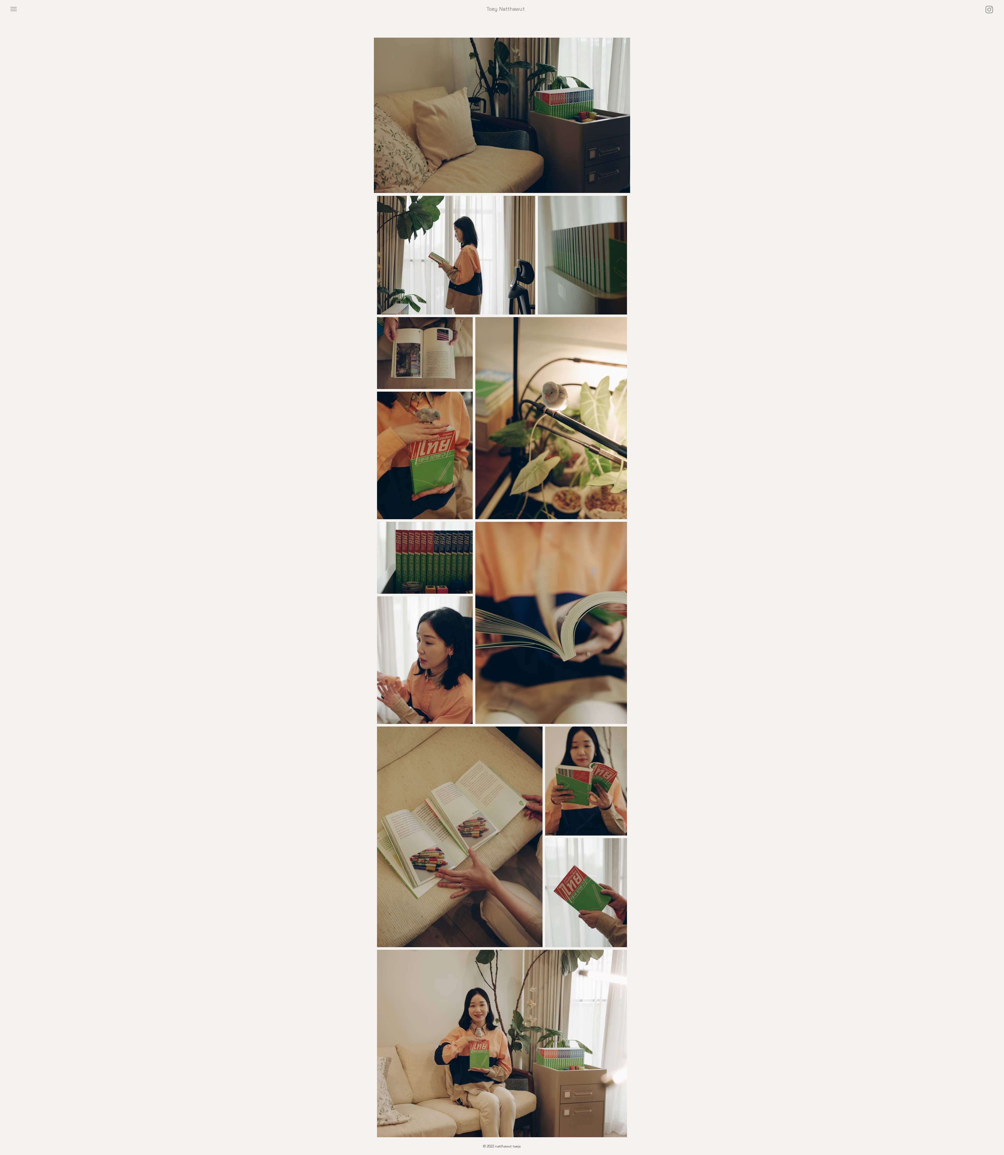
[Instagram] (989, 9)
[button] (13, 9)
